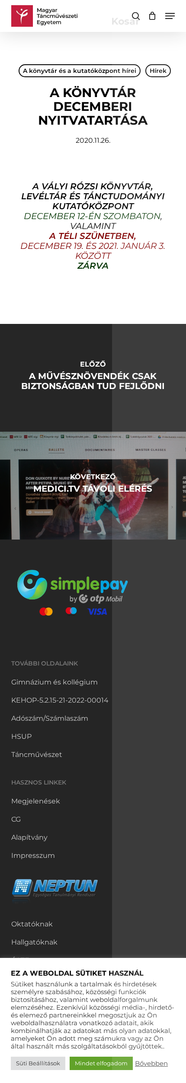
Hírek (158, 71)
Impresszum (33, 855)
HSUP (21, 736)
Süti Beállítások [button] (38, 1063)
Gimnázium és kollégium (54, 682)
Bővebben (151, 1063)
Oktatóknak (32, 924)
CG (16, 819)
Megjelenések (35, 801)
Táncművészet (36, 754)
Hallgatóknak (34, 942)
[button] (170, 16)
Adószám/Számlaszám (49, 718)
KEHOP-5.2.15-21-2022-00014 (60, 700)
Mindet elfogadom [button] (101, 1063)
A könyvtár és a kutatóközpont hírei (79, 71)
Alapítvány (29, 837)
